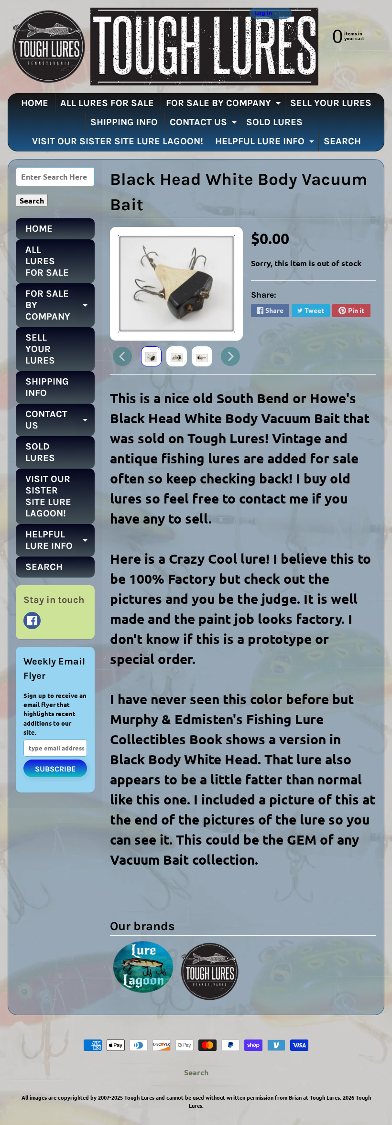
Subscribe (55, 768)
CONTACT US (204, 124)
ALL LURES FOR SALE (107, 102)
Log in (263, 13)
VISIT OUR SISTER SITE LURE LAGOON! (117, 141)
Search (196, 1072)
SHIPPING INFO (124, 122)
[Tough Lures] (163, 47)
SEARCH (342, 141)
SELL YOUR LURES (330, 102)
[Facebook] (32, 620)
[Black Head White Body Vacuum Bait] (151, 356)
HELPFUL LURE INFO (265, 143)
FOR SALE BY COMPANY (224, 105)
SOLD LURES (274, 122)
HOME (34, 102)
